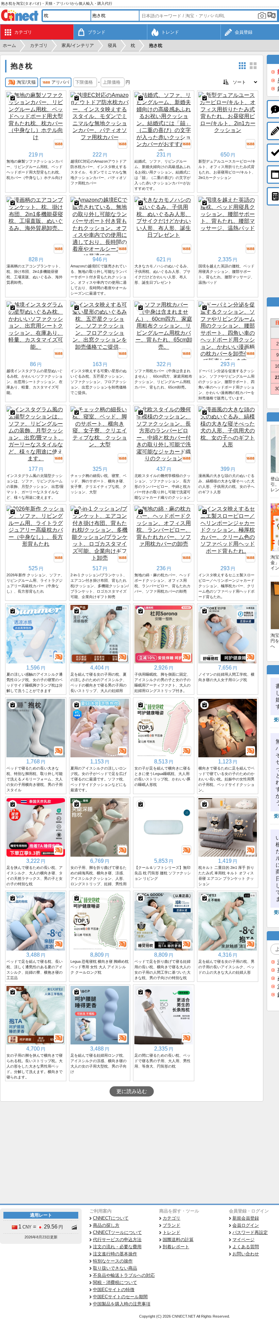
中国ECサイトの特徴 (113, 1289)
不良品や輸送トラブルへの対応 (124, 1275)
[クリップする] (13, 98)
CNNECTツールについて (117, 1232)
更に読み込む (131, 1091)
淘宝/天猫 (26, 82)
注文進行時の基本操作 (115, 1253)
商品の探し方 (106, 1225)
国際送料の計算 (178, 1239)
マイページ (243, 1239)
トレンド (171, 1232)
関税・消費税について (115, 1282)
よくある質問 (245, 1246)
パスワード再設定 (250, 1232)
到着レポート (176, 1246)
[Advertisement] (131, 1152)
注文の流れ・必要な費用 (117, 1246)
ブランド (171, 1225)
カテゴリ (171, 1218)
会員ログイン (245, 1225)
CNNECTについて (111, 1218)
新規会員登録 (245, 1218)
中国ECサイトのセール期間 (120, 1296)
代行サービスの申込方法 (117, 1239)
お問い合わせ (245, 1253)
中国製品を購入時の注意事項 (121, 1303)
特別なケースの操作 (113, 1261)
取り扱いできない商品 (115, 1268)
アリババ (60, 82)
